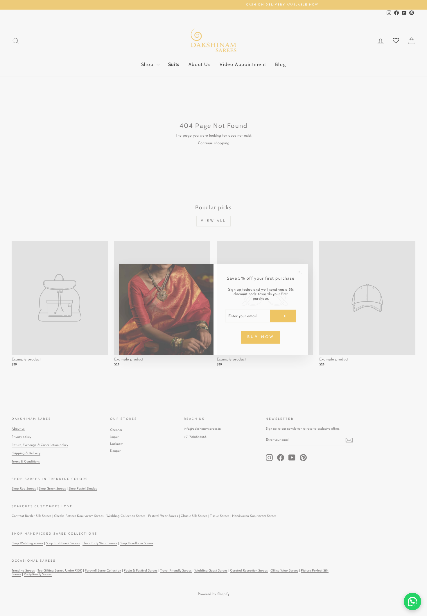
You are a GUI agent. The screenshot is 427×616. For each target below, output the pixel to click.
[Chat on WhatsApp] (412, 601)
